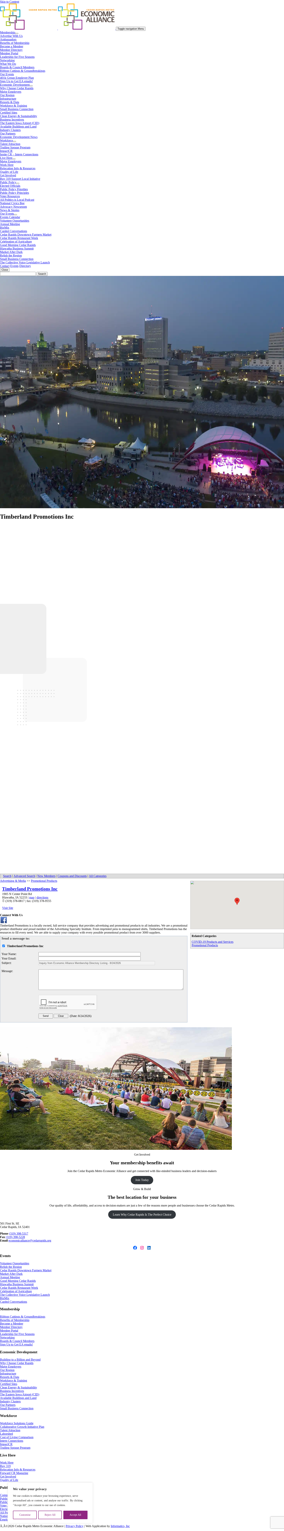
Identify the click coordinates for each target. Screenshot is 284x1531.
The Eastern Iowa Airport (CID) (19, 123)
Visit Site (7, 908)
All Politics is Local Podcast (17, 199)
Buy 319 (5, 1466)
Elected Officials (10, 185)
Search (7, 876)
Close (5, 269)
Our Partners (7, 133)
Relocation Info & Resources (17, 168)
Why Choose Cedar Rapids (16, 88)
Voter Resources (10, 196)
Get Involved (8, 175)
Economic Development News (18, 137)
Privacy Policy (74, 1526)
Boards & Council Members (17, 67)
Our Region (7, 95)
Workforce (6, 140)
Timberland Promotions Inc (30, 888)
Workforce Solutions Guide (16, 1423)
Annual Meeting (10, 224)
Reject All (50, 1514)
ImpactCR (6, 151)
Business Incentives (12, 119)
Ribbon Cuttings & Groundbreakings (22, 70)
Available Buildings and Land (18, 126)
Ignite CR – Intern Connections (19, 154)
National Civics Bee (12, 203)
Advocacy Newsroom (13, 206)
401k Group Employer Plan (17, 77)
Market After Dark (11, 252)
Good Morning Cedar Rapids (18, 245)
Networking (7, 60)
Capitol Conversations (13, 231)
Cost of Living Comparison (16, 1437)
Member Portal (9, 53)
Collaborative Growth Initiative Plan (22, 1426)
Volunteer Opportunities (14, 220)
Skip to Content (9, 1)
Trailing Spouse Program (15, 147)
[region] (50, 1503)
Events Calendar (10, 217)
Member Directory (11, 49)
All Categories (97, 876)
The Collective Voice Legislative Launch (25, 262)
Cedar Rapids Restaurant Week (19, 238)
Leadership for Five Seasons (17, 56)
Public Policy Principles (14, 192)
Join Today (142, 1180)
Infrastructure (8, 98)
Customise (25, 1514)
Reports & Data (9, 102)
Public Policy (8, 182)
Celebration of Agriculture (16, 241)
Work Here (7, 164)
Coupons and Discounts (72, 876)
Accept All (75, 1514)
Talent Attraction (10, 144)
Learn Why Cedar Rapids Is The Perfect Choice (142, 1214)
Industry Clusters (10, 130)
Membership (7, 32)
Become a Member (11, 46)
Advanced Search (24, 876)
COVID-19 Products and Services (212, 941)
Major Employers (10, 91)
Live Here (6, 158)
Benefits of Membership (14, 43)
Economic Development (15, 84)
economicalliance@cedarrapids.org (30, 1240)
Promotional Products (205, 945)
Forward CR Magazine (14, 1473)
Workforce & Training (13, 105)
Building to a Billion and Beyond (20, 1359)
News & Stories (9, 210)
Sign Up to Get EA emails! (16, 81)
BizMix (4, 227)
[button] (237, 901)
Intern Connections (11, 1440)
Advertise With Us (11, 36)
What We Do (8, 63)
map (31, 897)
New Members (46, 876)
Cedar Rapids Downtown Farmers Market (25, 234)
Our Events (7, 74)
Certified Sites (8, 112)
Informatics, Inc (120, 1526)
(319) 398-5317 (18, 1233)
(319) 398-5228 (15, 1237)
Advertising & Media (13, 880)
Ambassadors (8, 39)
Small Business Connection (16, 109)
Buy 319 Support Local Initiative (20, 178)
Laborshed (6, 1433)
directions (42, 897)
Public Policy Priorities (14, 189)
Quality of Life (9, 171)
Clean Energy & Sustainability (18, 116)
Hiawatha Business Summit (17, 248)
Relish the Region (11, 255)
